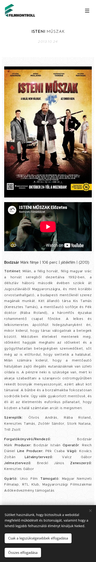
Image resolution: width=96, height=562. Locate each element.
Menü (87, 10)
